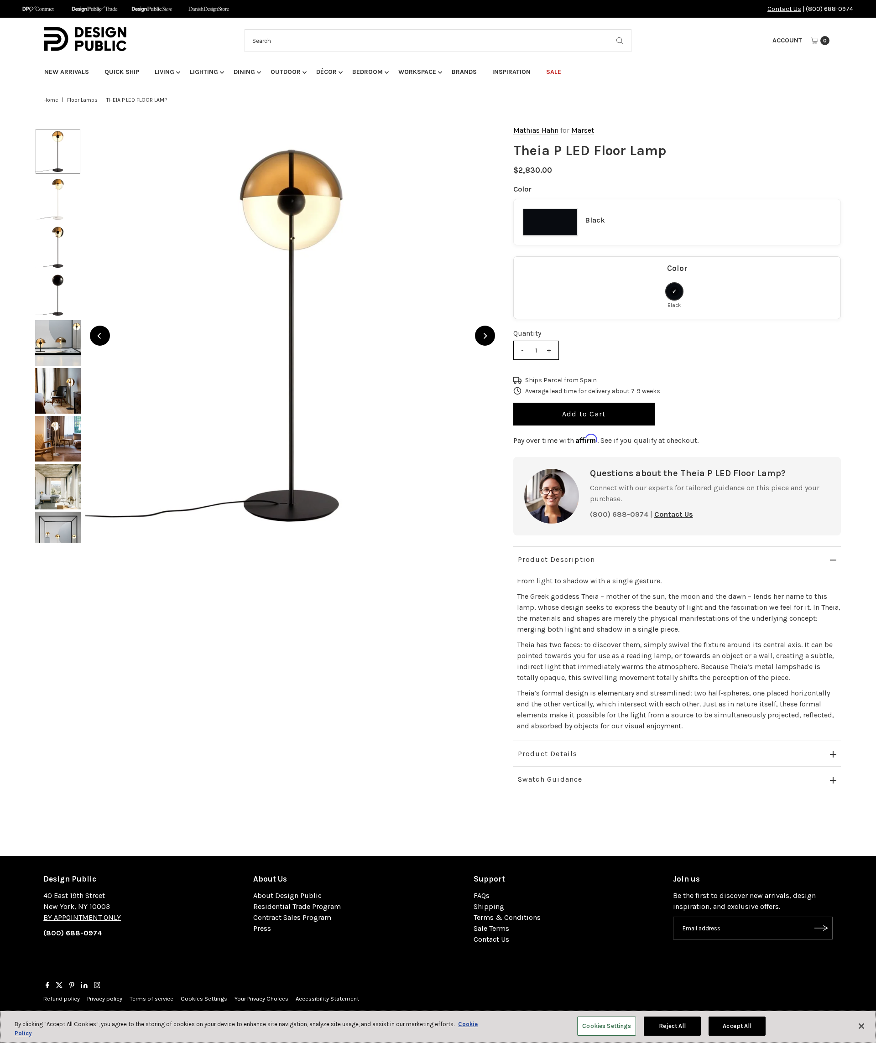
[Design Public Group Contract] (37, 9)
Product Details (548, 753)
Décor (326, 72)
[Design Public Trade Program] (94, 9)
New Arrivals (66, 72)
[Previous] (100, 336)
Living (164, 72)
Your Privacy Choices (261, 998)
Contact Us (784, 9)
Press (262, 928)
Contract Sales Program (292, 917)
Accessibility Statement (327, 998)
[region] (292, 336)
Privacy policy (104, 998)
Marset (582, 130)
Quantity (527, 333)
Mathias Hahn (535, 130)
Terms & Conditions (507, 917)
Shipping (489, 906)
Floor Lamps (82, 100)
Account (787, 40)
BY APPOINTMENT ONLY (82, 917)
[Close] (861, 1026)
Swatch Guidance (550, 779)
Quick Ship (121, 72)
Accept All (737, 1025)
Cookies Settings (204, 998)
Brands (464, 72)
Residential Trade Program (297, 906)
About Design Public (287, 895)
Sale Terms (491, 928)
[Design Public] (151, 9)
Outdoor (286, 72)
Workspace (417, 72)
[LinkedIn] (84, 986)
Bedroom (367, 72)
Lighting (204, 72)
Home (50, 100)
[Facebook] (47, 986)
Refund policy (61, 998)
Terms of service (151, 998)
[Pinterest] (71, 986)
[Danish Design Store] (208, 9)
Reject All (672, 1025)
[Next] (485, 336)
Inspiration (511, 72)
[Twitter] (59, 986)
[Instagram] (97, 986)
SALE (553, 72)
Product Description (556, 559)
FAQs (482, 895)
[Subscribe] (821, 928)
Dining (244, 72)
